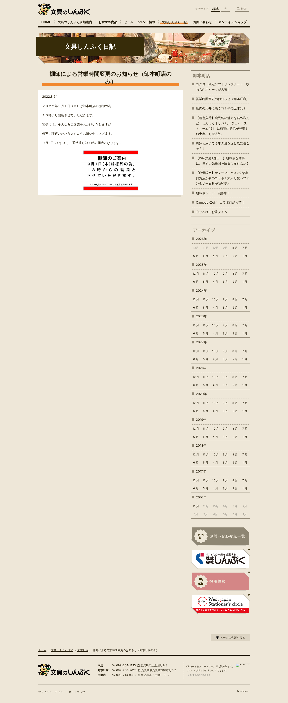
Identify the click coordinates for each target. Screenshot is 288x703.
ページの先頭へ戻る (232, 637)
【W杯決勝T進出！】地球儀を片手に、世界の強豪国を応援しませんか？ (222, 160)
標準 (215, 9)
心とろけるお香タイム (211, 212)
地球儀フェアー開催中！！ (215, 193)
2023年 (201, 316)
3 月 (225, 255)
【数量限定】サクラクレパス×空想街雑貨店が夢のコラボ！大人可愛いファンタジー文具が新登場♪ (222, 178)
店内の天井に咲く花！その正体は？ (221, 108)
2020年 (201, 394)
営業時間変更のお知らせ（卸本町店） (222, 99)
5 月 (205, 255)
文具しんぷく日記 (174, 22)
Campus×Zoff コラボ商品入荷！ (220, 202)
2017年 (201, 471)
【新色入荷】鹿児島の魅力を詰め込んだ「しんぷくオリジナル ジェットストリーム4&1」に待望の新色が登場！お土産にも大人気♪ (222, 126)
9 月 (225, 273)
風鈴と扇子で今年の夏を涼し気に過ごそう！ (222, 145)
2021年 (201, 368)
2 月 (235, 255)
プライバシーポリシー (52, 692)
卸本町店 (201, 75)
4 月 (215, 255)
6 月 (195, 255)
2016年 (201, 497)
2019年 (201, 420)
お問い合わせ (202, 22)
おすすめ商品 (108, 22)
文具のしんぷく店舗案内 (75, 22)
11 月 (206, 273)
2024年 (201, 290)
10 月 (215, 273)
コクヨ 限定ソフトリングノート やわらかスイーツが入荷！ (222, 86)
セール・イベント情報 (139, 22)
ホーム (42, 650)
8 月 (235, 247)
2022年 (201, 342)
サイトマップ (77, 692)
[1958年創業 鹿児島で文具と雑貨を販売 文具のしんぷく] (64, 9)
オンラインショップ (232, 22)
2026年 (201, 239)
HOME (46, 22)
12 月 (196, 273)
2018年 (201, 445)
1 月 (244, 255)
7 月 (244, 247)
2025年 (201, 265)
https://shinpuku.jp (200, 674)
